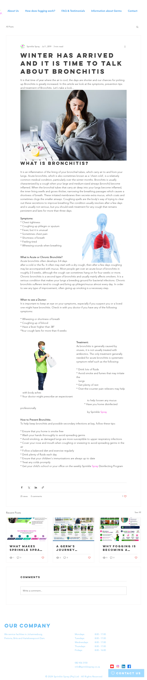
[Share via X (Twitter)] (28, 487)
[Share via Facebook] (21, 487)
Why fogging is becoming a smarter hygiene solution (119, 548)
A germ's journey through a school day (68, 548)
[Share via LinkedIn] (35, 487)
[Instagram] (117, 666)
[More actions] (125, 46)
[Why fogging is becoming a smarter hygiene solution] (120, 529)
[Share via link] (42, 487)
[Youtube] (112, 666)
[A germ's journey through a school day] (73, 529)
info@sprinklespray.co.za (87, 666)
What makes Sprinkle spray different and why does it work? (26, 548)
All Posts (10, 26)
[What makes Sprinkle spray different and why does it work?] (27, 529)
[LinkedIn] (123, 666)
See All (138, 512)
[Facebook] (129, 666)
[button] (137, 27)
